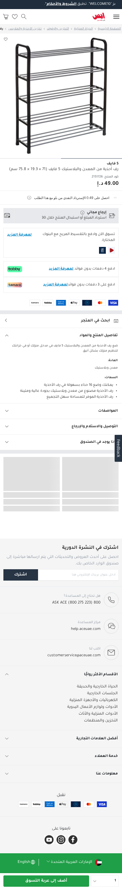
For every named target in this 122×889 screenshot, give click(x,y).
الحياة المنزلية (83, 29)
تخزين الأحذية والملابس (25, 29)
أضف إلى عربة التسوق (46, 881)
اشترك (20, 575)
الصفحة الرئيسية (109, 29)
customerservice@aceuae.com (73, 655)
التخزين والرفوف (58, 29)
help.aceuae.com (85, 629)
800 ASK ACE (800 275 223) (76, 603)
